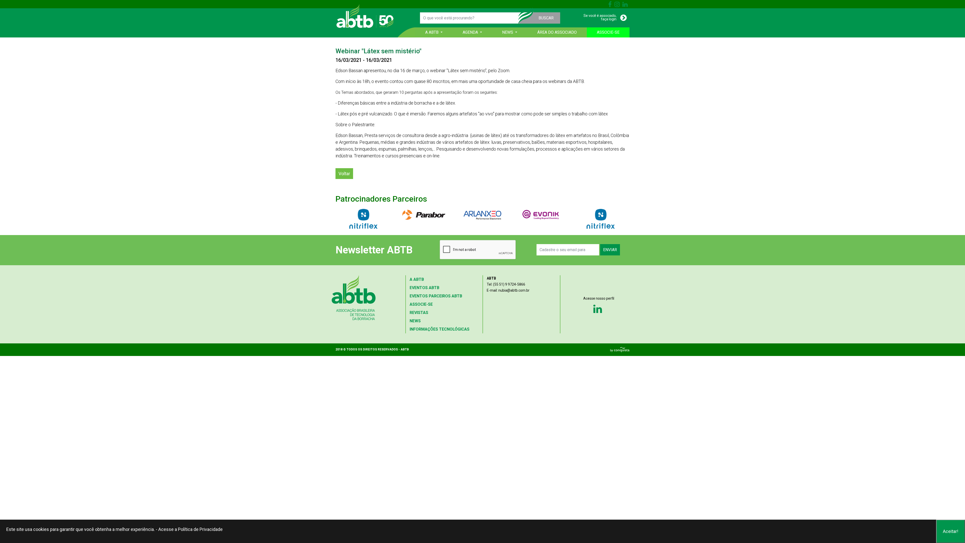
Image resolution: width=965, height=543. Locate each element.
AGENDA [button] (471, 32)
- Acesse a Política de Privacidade (189, 529)
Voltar (344, 173)
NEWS (415, 321)
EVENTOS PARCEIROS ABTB (436, 296)
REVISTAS (419, 312)
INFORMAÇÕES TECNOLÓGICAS (439, 329)
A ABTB (417, 279)
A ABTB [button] (432, 32)
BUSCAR (546, 18)
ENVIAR (610, 249)
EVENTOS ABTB (424, 287)
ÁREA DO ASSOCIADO (557, 32)
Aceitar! (950, 531)
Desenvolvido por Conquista (620, 349)
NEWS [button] (508, 32)
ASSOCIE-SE (608, 32)
